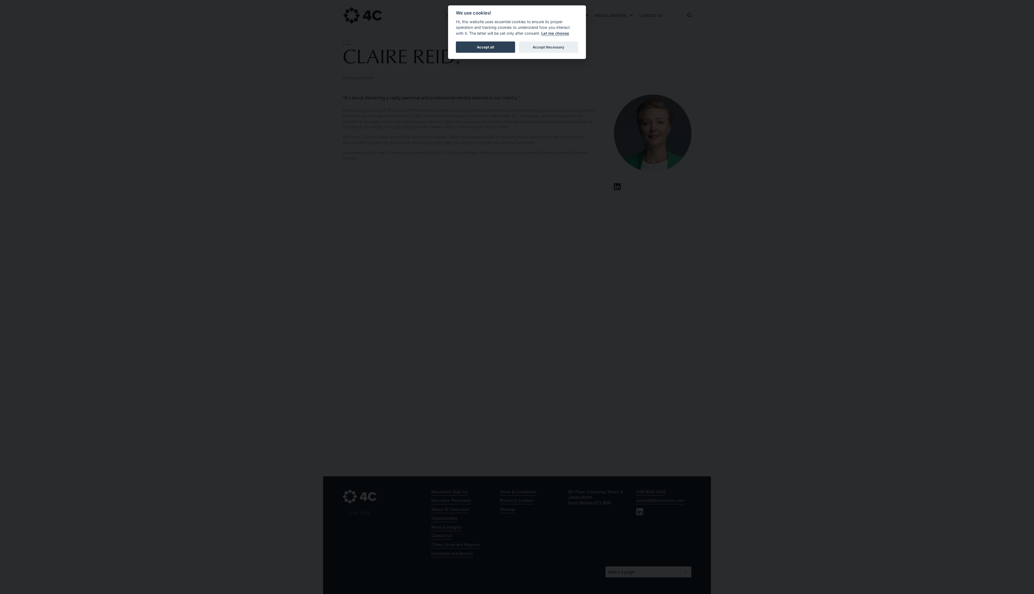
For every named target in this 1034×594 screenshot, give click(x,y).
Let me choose (555, 33)
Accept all (485, 47)
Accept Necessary (548, 47)
